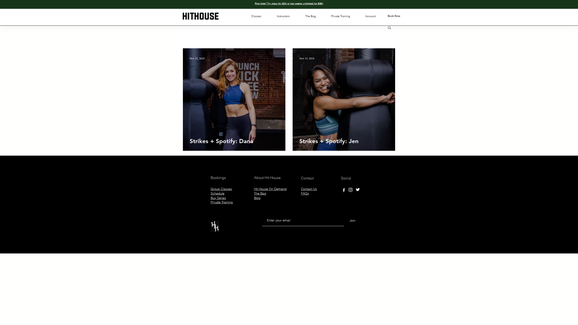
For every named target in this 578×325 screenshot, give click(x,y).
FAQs (305, 193)
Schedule (217, 193)
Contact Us (309, 189)
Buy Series (218, 198)
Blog (257, 198)
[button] (256, 16)
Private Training (222, 202)
